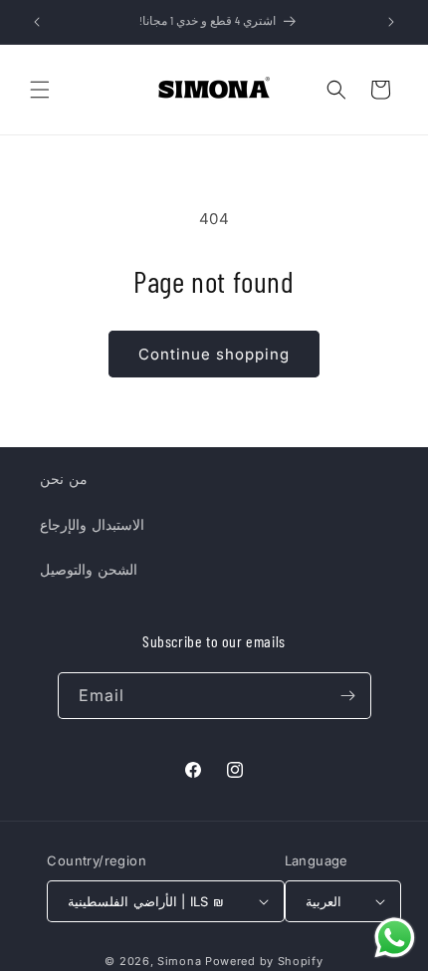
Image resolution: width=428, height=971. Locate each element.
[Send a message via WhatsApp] (394, 937)
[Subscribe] (348, 695)
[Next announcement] (391, 22)
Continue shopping (214, 354)
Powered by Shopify (264, 961)
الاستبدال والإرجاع (92, 524)
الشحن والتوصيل (88, 569)
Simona (179, 961)
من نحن (64, 478)
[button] (40, 90)
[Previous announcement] (37, 22)
